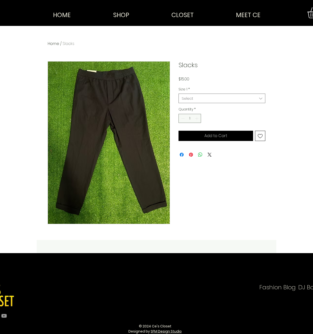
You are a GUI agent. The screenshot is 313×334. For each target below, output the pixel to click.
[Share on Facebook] (182, 155)
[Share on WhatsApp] (200, 155)
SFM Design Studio (166, 331)
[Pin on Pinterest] (191, 155)
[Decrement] (182, 118)
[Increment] (197, 118)
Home (53, 43)
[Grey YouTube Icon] (4, 315)
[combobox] (222, 98)
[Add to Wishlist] (260, 136)
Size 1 (184, 89)
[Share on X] (209, 155)
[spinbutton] (189, 118)
